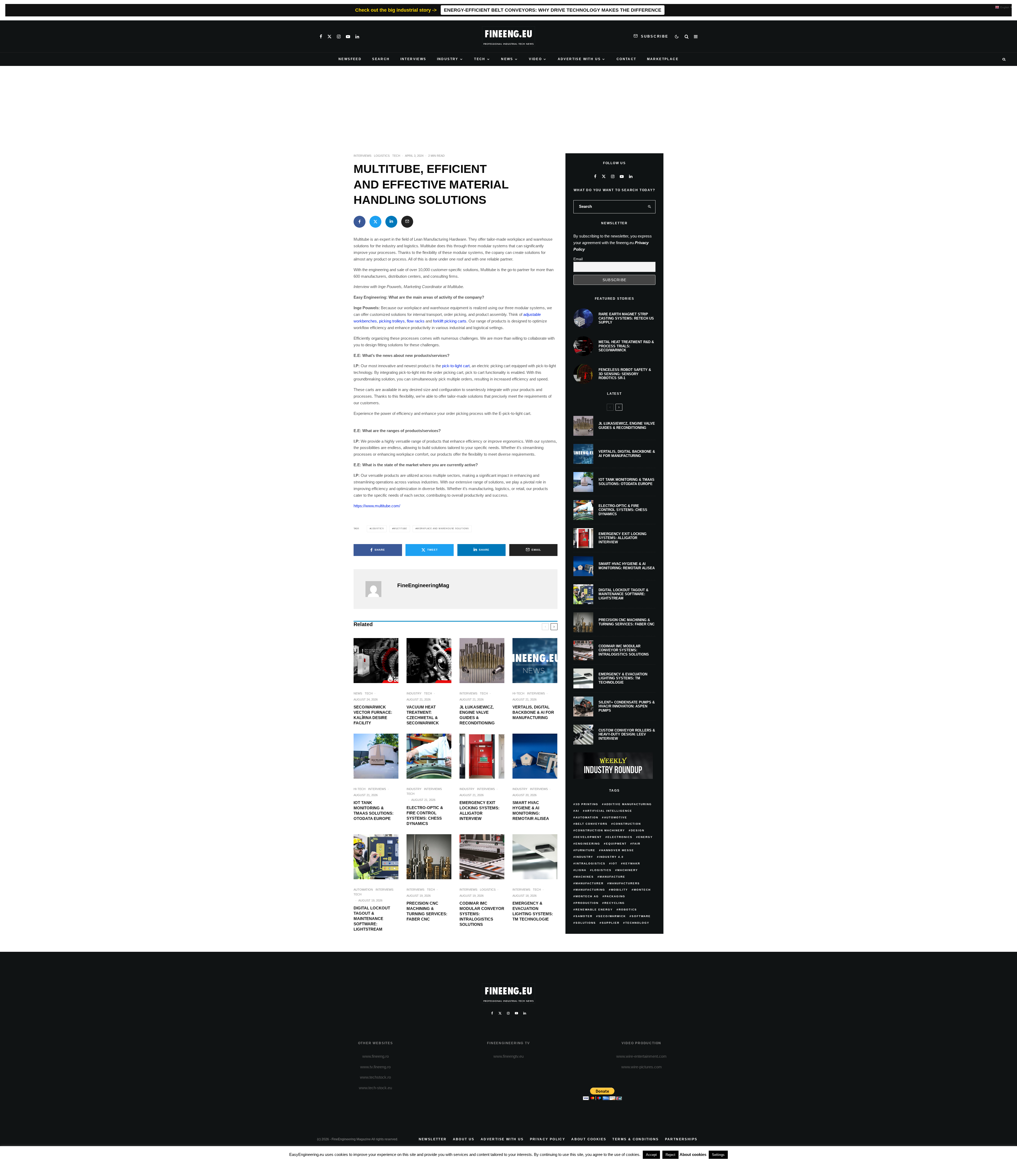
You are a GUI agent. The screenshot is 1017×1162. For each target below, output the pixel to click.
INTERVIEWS (413, 59)
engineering (588, 843)
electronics (620, 837)
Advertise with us (502, 1139)
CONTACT (626, 59)
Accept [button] (651, 1155)
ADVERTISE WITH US (579, 59)
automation (587, 817)
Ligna (581, 870)
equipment (616, 843)
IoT (614, 863)
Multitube (400, 528)
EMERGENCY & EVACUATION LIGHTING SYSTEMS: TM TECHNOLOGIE (532, 911)
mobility (619, 889)
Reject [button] (670, 1155)
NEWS (507, 59)
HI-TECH (518, 693)
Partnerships (681, 1139)
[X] (329, 36)
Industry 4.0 (611, 856)
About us (464, 1139)
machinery (627, 870)
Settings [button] (718, 1155)
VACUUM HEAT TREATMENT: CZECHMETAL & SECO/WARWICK (423, 715)
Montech (642, 889)
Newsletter (433, 1139)
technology (637, 922)
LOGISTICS (382, 155)
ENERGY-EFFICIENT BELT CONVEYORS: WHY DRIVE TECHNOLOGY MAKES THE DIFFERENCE (552, 10)
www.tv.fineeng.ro (375, 1067)
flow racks (416, 321)
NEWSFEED (350, 59)
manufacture (612, 876)
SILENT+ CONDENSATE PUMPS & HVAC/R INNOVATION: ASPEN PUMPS (627, 706)
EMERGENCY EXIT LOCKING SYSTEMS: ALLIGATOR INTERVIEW (479, 810)
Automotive (615, 817)
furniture (585, 850)
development (589, 837)
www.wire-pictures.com (641, 1067)
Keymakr (631, 863)
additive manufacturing (628, 804)
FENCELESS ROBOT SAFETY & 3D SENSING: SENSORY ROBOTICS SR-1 (625, 374)
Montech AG (587, 896)
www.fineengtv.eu (508, 1056)
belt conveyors (592, 823)
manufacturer (590, 883)
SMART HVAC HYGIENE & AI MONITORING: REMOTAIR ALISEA (530, 810)
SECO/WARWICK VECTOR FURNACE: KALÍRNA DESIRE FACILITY (373, 715)
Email (578, 259)
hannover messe (617, 850)
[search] (649, 206)
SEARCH (381, 59)
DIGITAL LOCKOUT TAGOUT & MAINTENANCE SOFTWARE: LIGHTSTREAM (372, 918)
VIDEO (535, 59)
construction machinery (600, 830)
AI (577, 810)
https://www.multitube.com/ (377, 506)
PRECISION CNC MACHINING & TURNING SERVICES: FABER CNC (427, 911)
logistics (377, 528)
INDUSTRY (447, 59)
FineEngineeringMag (423, 585)
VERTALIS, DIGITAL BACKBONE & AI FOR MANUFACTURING (533, 712)
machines (585, 876)
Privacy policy (547, 1139)
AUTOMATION (363, 889)
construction (627, 823)
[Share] (359, 222)
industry (584, 856)
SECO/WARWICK (612, 916)
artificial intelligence (608, 810)
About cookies (588, 1139)
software (641, 916)
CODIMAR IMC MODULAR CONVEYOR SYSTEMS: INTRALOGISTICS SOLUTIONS (482, 914)
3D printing (587, 804)
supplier (610, 922)
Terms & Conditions (635, 1139)
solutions (586, 922)
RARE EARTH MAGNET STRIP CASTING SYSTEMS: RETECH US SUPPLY (626, 318)
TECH (479, 59)
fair (636, 843)
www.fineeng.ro (375, 1056)
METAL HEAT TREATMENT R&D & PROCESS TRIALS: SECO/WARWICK (626, 346)
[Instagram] (338, 36)
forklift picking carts (449, 321)
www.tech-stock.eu (375, 1087)
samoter (584, 916)
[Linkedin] (357, 36)
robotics (628, 909)
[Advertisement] (508, 106)
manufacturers (624, 883)
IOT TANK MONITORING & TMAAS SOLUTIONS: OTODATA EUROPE (374, 810)
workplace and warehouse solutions (443, 528)
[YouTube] (348, 36)
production (587, 902)
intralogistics (590, 863)
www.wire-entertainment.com (641, 1056)
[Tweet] (375, 222)
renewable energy (594, 909)
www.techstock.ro (375, 1077)
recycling (614, 902)
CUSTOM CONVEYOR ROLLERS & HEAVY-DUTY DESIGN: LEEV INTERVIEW (627, 734)
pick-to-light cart (456, 366)
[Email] (407, 222)
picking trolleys (392, 321)
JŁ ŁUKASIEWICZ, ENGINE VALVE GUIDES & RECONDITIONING (477, 715)
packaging (615, 896)
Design (637, 830)
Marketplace (663, 59)
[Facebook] (321, 36)
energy (645, 837)
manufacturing (590, 889)
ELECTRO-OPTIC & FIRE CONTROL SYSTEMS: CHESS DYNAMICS (425, 815)
